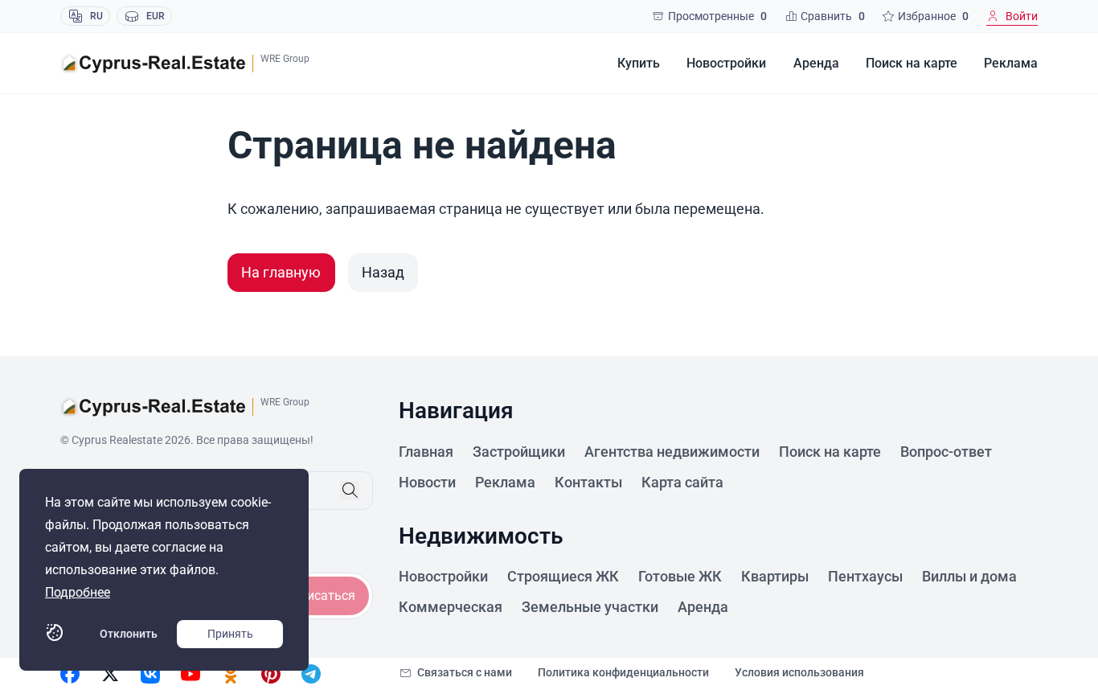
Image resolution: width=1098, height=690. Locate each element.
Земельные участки (590, 606)
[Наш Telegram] (311, 674)
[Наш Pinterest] (271, 674)
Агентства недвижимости (672, 451)
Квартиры (775, 576)
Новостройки (726, 63)
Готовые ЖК (680, 576)
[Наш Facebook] (70, 674)
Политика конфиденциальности (623, 672)
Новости (427, 482)
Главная (426, 451)
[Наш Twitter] (110, 674)
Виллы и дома (969, 576)
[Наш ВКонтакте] (150, 674)
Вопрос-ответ (946, 451)
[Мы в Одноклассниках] (230, 674)
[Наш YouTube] (190, 674)
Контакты (588, 482)
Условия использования (799, 672)
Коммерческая (450, 606)
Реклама (1011, 63)
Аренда (816, 63)
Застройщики (519, 451)
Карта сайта (682, 482)
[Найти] (349, 490)
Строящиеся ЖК (563, 576)
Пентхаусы (865, 576)
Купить (638, 63)
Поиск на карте (911, 63)
